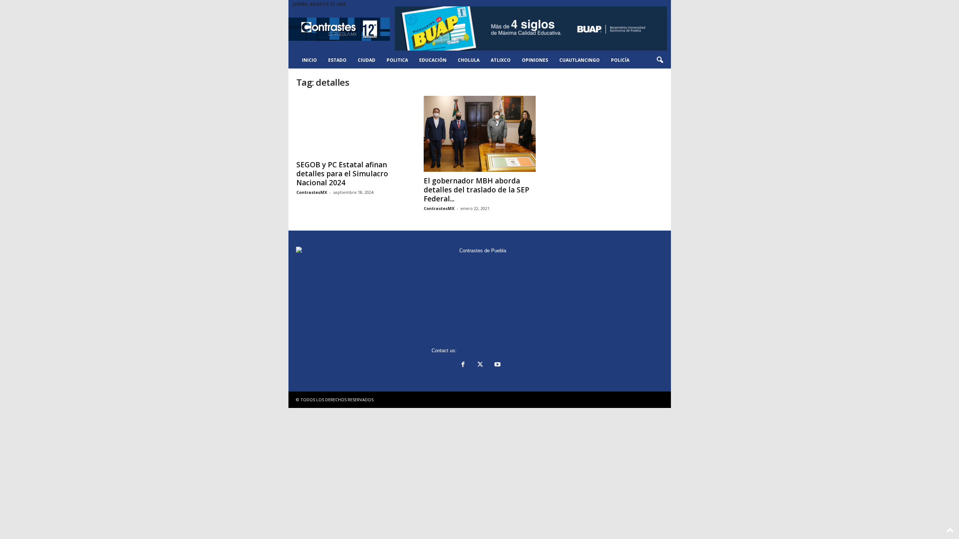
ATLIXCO (501, 60)
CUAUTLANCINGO (579, 60)
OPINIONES (535, 60)
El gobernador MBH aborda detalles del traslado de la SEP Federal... (476, 190)
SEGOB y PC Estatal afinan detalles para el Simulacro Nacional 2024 (342, 174)
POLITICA (397, 60)
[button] (659, 60)
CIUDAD (366, 60)
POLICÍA (620, 60)
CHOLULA (469, 60)
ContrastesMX (311, 192)
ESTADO (337, 60)
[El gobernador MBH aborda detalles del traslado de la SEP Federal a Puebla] (480, 134)
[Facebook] (463, 365)
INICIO (309, 60)
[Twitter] (480, 365)
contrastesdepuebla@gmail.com (493, 350)
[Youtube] (497, 365)
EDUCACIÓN (433, 60)
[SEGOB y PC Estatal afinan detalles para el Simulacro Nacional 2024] (352, 126)
